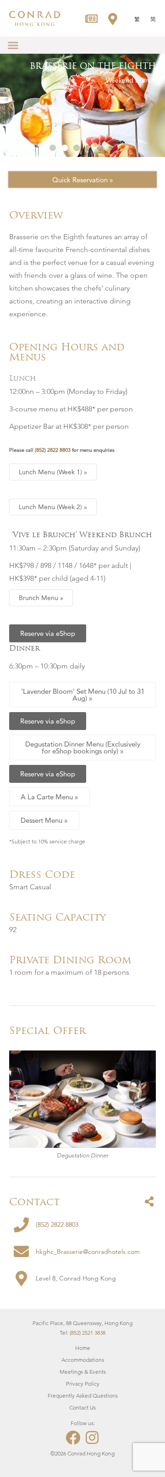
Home (82, 1347)
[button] (13, 45)
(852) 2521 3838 (87, 1332)
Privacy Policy (82, 1383)
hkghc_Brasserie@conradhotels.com (88, 1251)
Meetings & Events (83, 1371)
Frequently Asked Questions (83, 1395)
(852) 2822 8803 (53, 450)
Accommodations (82, 1359)
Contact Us (82, 1407)
